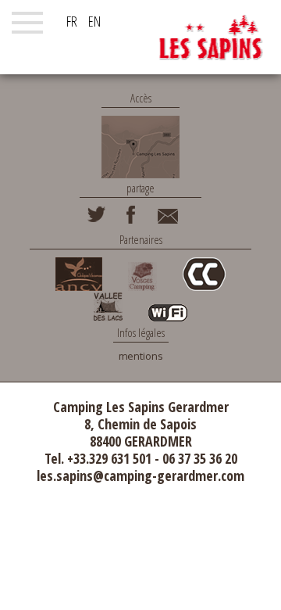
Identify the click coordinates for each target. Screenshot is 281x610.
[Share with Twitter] (96, 220)
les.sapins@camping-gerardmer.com (140, 475)
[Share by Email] (168, 220)
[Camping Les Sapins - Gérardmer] (210, 37)
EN (94, 21)
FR (71, 21)
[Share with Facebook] (131, 220)
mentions (141, 356)
